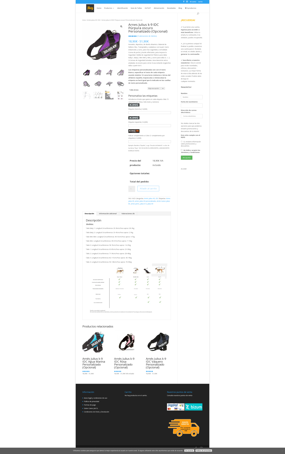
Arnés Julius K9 (92, 20)
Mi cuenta (193, 2)
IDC (99, 20)
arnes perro (135, 204)
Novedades (171, 8)
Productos (108, 8)
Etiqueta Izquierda (138, 122)
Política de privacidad (91, 401)
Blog (180, 8)
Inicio (84, 20)
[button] (121, 26)
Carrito (200, 2)
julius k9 (150, 204)
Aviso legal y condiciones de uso (95, 398)
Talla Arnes (133, 90)
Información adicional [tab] (108, 213)
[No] (282, 451)
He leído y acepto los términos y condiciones (190, 151)
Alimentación (159, 8)
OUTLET (148, 8)
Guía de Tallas (136, 8)
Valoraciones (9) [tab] (128, 213)
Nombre (184, 93)
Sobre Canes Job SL (91, 408)
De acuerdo (189, 450)
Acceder (184, 169)
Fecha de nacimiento (189, 102)
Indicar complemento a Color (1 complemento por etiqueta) (146, 136)
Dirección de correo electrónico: (188, 111)
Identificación (122, 8)
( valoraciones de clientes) (147, 36)
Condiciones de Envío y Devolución (96, 412)
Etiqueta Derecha (137, 109)
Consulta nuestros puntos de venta (179, 395)
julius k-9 (143, 204)
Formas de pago (90, 405)
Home (99, 8)
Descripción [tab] (89, 213)
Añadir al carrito (148, 188)
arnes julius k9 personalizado (145, 201)
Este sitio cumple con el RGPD (190, 136)
